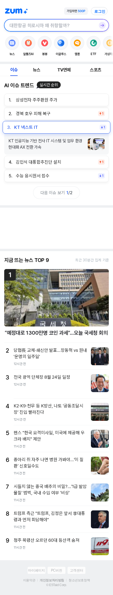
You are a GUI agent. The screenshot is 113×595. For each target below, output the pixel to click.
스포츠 (95, 69)
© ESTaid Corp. (56, 585)
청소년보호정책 (79, 580)
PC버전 (56, 570)
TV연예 (64, 69)
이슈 (14, 69)
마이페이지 (36, 570)
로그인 (99, 11)
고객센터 (76, 570)
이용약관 (29, 580)
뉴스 (36, 69)
